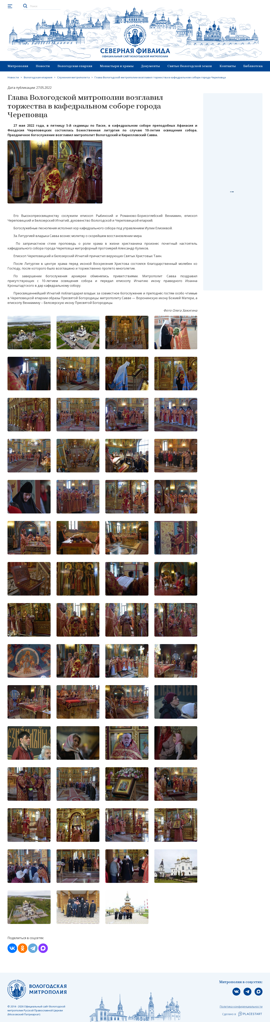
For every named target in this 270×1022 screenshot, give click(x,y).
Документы (150, 66)
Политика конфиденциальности (241, 1006)
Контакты (228, 66)
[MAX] (43, 948)
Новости (43, 66)
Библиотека (252, 66)
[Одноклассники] (22, 948)
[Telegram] (33, 948)
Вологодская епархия (75, 66)
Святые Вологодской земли (189, 66)
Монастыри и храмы (117, 66)
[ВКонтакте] (12, 948)
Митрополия (18, 66)
